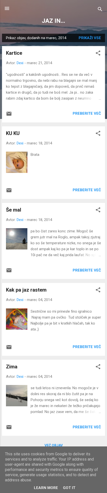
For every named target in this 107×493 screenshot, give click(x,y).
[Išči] (100, 10)
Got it (69, 488)
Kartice (14, 53)
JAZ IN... (53, 20)
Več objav (54, 445)
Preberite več (87, 113)
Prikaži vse (90, 38)
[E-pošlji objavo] (9, 115)
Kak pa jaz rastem (26, 290)
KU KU (13, 133)
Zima (11, 367)
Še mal (13, 210)
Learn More (46, 488)
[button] (98, 54)
